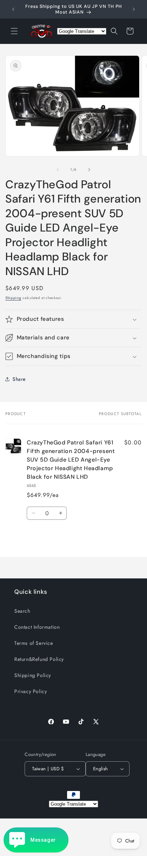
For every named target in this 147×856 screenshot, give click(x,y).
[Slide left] (58, 170)
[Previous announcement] (13, 9)
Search (22, 610)
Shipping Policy (32, 675)
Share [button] (19, 379)
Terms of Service (33, 643)
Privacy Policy (30, 691)
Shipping (13, 297)
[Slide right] (89, 170)
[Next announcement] (134, 9)
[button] (14, 31)
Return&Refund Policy (39, 659)
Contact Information (37, 627)
